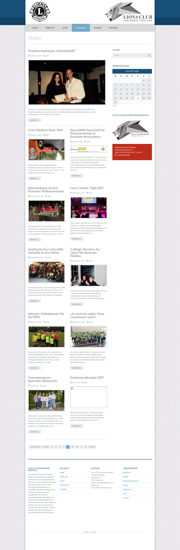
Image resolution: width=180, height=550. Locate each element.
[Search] (149, 55)
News (47, 56)
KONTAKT (113, 28)
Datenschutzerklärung (131, 481)
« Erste (45, 447)
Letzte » (92, 447)
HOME (62, 472)
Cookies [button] (126, 498)
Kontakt (125, 477)
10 (72, 447)
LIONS (65, 28)
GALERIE (97, 28)
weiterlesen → (34, 120)
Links (125, 494)
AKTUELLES (81, 28)
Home (35, 28)
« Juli (114, 106)
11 (77, 447)
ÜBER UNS (50, 28)
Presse (125, 485)
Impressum (127, 472)
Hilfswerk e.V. (128, 489)
